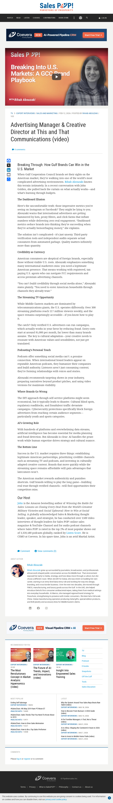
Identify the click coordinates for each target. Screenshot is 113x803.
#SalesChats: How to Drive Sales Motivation (27, 723)
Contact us (76, 787)
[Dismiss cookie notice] (109, 797)
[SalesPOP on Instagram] (46, 608)
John (20, 503)
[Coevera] (48, 778)
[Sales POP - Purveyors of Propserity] (56, 6)
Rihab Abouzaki (90, 113)
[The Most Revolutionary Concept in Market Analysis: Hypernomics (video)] (21, 654)
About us (89, 787)
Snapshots (86, 671)
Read (18, 18)
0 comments (20, 149)
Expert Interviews (25, 113)
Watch (10, 18)
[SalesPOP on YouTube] (55, 609)
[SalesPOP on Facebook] (38, 608)
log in (19, 758)
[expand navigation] (74, 18)
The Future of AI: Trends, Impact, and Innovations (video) (42, 673)
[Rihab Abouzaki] (17, 570)
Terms (23, 787)
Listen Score (73, 532)
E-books (36, 18)
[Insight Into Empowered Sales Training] (66, 654)
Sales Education (88, 686)
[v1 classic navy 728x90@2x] (56, 35)
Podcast (85, 661)
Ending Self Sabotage (19, 702)
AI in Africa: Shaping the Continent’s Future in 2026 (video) (80, 728)
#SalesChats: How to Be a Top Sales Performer (28, 729)
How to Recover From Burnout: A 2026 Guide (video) (78, 712)
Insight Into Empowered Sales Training (65, 673)
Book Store (63, 18)
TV (12, 113)
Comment (25, 551)
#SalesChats (16, 711)
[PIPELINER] (80, 18)
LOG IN (104, 18)
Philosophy (63, 787)
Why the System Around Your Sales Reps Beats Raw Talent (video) (80, 703)
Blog (84, 655)
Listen (26, 18)
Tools (84, 681)
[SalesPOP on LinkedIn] (30, 608)
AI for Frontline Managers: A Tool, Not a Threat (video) (78, 720)
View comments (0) (46, 551)
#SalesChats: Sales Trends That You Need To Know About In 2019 (32, 715)
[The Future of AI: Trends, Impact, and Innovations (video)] (43, 654)
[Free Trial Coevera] (56, 628)
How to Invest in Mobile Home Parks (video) (77, 736)
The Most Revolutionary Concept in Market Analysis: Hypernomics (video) (21, 678)
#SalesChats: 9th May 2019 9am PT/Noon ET (28, 708)
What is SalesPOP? (47, 787)
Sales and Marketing (47, 113)
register (27, 758)
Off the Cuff (87, 676)
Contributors (49, 18)
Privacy (32, 787)
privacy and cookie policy (56, 799)
